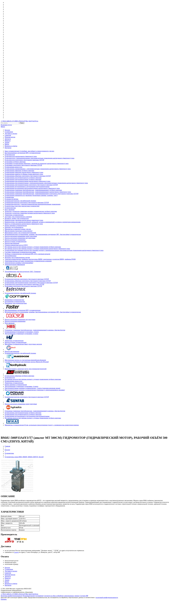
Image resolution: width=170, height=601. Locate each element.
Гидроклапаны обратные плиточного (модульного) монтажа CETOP (28, 176)
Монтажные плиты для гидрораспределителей (20, 232)
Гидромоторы (9, 197)
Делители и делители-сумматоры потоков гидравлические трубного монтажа (31, 211)
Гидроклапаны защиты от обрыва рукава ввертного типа (24, 174)
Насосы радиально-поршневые (15, 240)
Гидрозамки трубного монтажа (15, 162)
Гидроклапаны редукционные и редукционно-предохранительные (27, 186)
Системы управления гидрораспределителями (20, 252)
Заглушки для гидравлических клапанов (18, 217)
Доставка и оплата (11, 133)
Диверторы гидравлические (14, 215)
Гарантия (8, 135)
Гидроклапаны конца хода (13, 167)
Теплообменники (10, 256)
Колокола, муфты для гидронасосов (17, 218)
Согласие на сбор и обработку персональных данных (61, 596)
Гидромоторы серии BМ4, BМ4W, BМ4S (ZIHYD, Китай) (24, 457)
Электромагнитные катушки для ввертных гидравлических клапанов (28, 261)
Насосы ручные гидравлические (15, 241)
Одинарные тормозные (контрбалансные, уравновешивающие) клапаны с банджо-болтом (35, 330)
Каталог (7, 130)
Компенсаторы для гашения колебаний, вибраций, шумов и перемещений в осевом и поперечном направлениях (42, 222)
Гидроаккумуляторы (11, 199)
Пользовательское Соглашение (33, 596)
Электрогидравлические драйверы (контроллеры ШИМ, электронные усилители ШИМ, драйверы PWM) (40, 259)
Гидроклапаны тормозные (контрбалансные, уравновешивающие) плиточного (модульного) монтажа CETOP (41, 193)
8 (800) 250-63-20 (19, 121)
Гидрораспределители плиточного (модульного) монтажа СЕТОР (27, 202)
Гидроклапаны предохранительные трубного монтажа (23, 179)
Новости (8, 140)
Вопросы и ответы (11, 146)
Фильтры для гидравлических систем (17, 257)
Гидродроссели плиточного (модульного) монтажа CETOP (24, 160)
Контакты (8, 148)
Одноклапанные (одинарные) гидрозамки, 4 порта (22, 332)
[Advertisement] (12, 430)
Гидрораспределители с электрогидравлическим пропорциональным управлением (32, 204)
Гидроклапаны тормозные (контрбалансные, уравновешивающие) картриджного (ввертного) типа (38, 192)
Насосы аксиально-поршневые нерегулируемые (21, 236)
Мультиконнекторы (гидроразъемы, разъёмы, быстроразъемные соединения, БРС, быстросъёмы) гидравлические (43, 234)
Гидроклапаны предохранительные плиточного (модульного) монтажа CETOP (31, 185)
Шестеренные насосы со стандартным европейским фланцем (25, 360)
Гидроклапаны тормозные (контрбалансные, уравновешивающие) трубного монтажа (33, 190)
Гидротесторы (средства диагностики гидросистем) (22, 206)
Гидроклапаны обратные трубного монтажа (19, 170)
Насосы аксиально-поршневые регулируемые (20, 238)
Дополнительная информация (15, 264)
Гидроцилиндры (10, 208)
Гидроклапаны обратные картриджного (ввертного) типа (24, 172)
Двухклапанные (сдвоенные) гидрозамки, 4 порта (21, 333)
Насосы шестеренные (12, 243)
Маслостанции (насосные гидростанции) (18, 231)
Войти (7, 144)
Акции (7, 142)
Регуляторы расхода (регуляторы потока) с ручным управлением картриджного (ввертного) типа (37, 248)
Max (26, 121)
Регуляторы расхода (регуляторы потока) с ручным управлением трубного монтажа (33, 247)
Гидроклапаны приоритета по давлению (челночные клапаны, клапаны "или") (31, 195)
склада (16, 552)
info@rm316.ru (33, 121)
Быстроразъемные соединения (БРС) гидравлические (23, 153)
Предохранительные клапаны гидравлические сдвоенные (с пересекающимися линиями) (35, 390)
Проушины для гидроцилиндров (16, 303)
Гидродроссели (10, 154)
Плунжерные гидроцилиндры (15, 301)
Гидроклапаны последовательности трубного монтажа (23, 177)
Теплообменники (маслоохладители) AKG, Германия (23, 271)
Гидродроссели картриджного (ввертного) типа (21, 156)
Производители (10, 137)
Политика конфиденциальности (11, 596)
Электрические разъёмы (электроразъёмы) (19, 263)
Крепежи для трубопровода (14, 227)
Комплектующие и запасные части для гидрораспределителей (25, 369)
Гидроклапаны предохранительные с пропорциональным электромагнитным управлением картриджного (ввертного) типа (46, 183)
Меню (3, 126)
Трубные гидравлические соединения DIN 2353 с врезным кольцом (27, 254)
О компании (9, 132)
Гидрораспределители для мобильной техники (20, 201)
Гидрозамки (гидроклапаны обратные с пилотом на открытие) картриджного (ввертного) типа (36, 163)
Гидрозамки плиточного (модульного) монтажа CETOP (23, 165)
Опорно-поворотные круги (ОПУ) (16, 245)
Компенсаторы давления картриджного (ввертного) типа (24, 220)
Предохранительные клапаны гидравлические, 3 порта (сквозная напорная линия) (32, 388)
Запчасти (8, 139)
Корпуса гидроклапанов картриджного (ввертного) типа (24, 224)
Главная (7, 446)
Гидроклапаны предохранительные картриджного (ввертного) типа (27, 181)
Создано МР (84, 596)
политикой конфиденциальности (107, 597)
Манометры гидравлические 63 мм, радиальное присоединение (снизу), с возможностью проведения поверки (42, 425)
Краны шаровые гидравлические (16, 225)
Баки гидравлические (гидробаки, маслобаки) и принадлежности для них (29, 151)
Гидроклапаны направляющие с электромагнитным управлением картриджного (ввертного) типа (38, 169)
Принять (4, 599)
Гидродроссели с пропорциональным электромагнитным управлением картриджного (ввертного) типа (39, 158)
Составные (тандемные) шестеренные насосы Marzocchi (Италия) (27, 362)
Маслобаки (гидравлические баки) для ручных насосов (23, 344)
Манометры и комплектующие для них (18, 229)
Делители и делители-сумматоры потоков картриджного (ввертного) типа (30, 213)
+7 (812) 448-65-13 (7, 121)
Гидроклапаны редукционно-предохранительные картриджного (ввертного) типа (32, 188)
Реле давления (9, 209)
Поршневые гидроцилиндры (14, 300)
